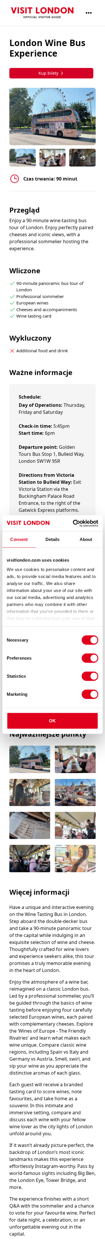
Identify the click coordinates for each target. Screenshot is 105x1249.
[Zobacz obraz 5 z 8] (29, 826)
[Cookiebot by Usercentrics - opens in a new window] (74, 523)
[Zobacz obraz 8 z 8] (75, 859)
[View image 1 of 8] (22, 157)
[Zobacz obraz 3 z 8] (29, 793)
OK (52, 720)
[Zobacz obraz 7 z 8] (29, 859)
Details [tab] (53, 539)
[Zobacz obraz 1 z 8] (29, 760)
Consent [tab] (19, 539)
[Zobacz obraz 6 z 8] (75, 826)
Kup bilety (48, 73)
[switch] (90, 658)
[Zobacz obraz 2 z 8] (75, 760)
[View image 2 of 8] (52, 157)
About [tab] (86, 539)
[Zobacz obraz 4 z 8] (75, 793)
